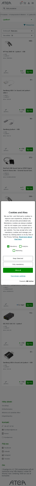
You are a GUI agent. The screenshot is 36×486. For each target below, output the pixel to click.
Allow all (18, 270)
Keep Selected (18, 258)
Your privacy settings (18, 276)
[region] (18, 243)
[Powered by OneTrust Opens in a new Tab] (26, 282)
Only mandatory (18, 264)
